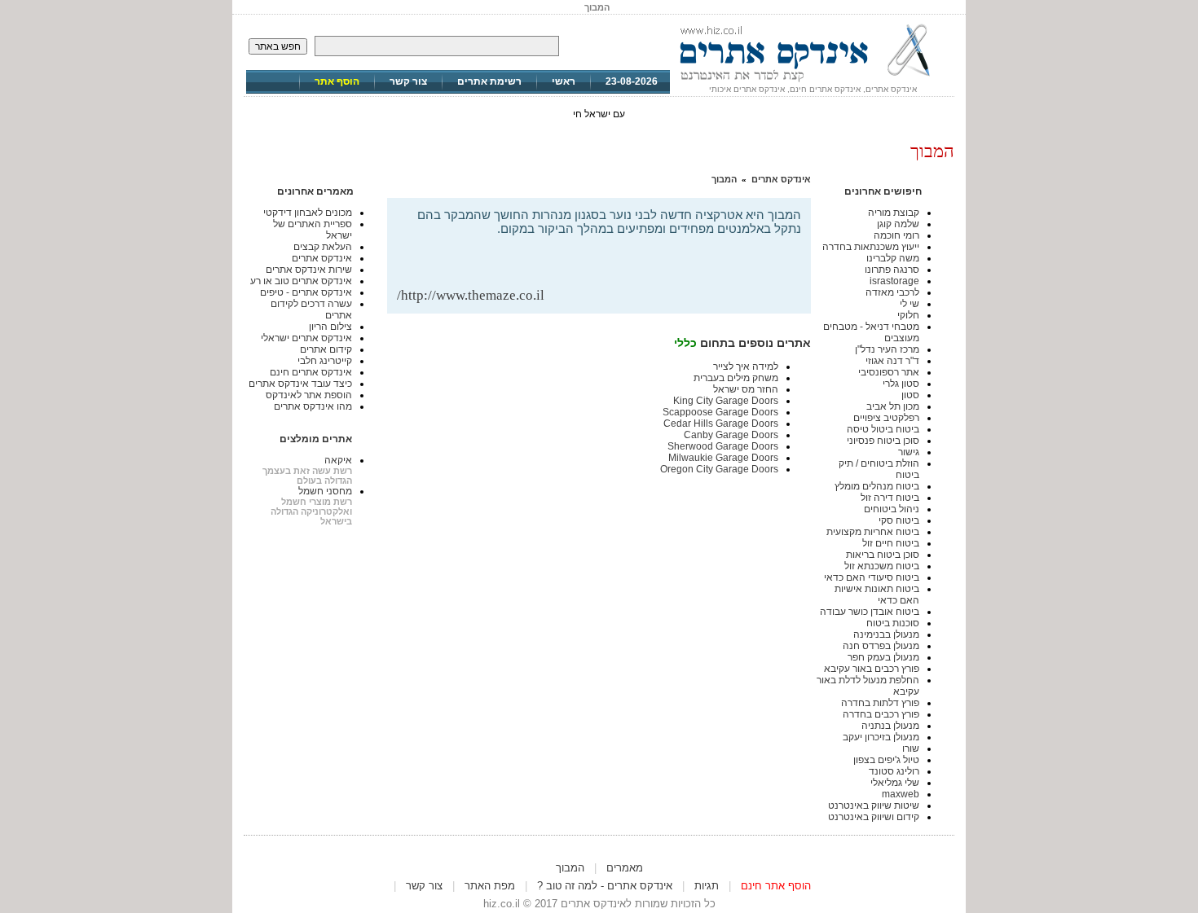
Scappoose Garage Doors (720, 412)
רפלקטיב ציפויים (886, 418)
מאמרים (624, 868)
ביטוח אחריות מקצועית (872, 532)
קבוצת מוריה (893, 212)
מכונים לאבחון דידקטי (307, 212)
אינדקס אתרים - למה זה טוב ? (604, 886)
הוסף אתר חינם (776, 886)
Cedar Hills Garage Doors (720, 423)
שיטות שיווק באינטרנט (873, 805)
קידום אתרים (326, 349)
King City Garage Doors (725, 400)
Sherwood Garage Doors (722, 446)
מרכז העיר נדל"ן (887, 349)
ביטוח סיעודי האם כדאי (871, 577)
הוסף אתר (337, 81)
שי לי (909, 303)
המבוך (724, 179)
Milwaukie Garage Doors (723, 457)
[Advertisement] (610, 261)
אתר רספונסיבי (888, 372)
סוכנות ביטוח (892, 623)
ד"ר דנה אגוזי (892, 361)
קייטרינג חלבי (324, 361)
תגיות (706, 886)
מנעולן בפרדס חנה (881, 646)
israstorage (894, 281)
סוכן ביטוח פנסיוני (883, 440)
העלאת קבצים (322, 246)
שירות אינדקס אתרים (309, 269)
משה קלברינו (892, 258)
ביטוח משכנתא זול (881, 566)
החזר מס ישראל (745, 389)
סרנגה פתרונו (892, 269)
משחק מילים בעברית (736, 378)
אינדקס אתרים (781, 179)
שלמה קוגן (898, 224)
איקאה (338, 460)
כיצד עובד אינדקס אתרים (300, 383)
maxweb (900, 794)
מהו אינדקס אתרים (313, 406)
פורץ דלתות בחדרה (880, 703)
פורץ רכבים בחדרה (881, 714)
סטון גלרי (901, 383)
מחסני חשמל (325, 491)
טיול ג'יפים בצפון (886, 760)
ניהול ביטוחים (891, 509)
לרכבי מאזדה (892, 292)
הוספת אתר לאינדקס (309, 395)
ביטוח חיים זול (890, 543)
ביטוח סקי (899, 520)
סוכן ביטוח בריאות (882, 554)
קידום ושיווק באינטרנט (873, 817)
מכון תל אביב (892, 406)
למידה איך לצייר (745, 366)
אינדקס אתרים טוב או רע (301, 281)
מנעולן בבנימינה (886, 634)
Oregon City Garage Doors (719, 469)
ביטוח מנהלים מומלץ (877, 486)
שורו (910, 748)
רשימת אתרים (489, 81)
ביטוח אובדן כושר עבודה (869, 611)
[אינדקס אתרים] (812, 81)
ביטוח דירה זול (890, 497)
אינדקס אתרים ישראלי (306, 338)
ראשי (563, 81)
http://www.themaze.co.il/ (470, 295)
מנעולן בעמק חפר (883, 657)
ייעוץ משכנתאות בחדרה (870, 246)
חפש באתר (278, 46)
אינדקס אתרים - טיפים (306, 292)
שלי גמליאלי (894, 782)
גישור (908, 452)
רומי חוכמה (896, 235)
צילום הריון (330, 326)
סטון (910, 395)
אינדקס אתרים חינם (311, 372)
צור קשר (408, 81)
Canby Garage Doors (731, 435)
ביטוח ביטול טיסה (883, 429)
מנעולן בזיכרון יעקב (881, 737)
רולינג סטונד (894, 771)
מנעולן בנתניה (890, 725)
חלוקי (908, 315)
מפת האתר (490, 886)
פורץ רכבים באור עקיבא (871, 668)
